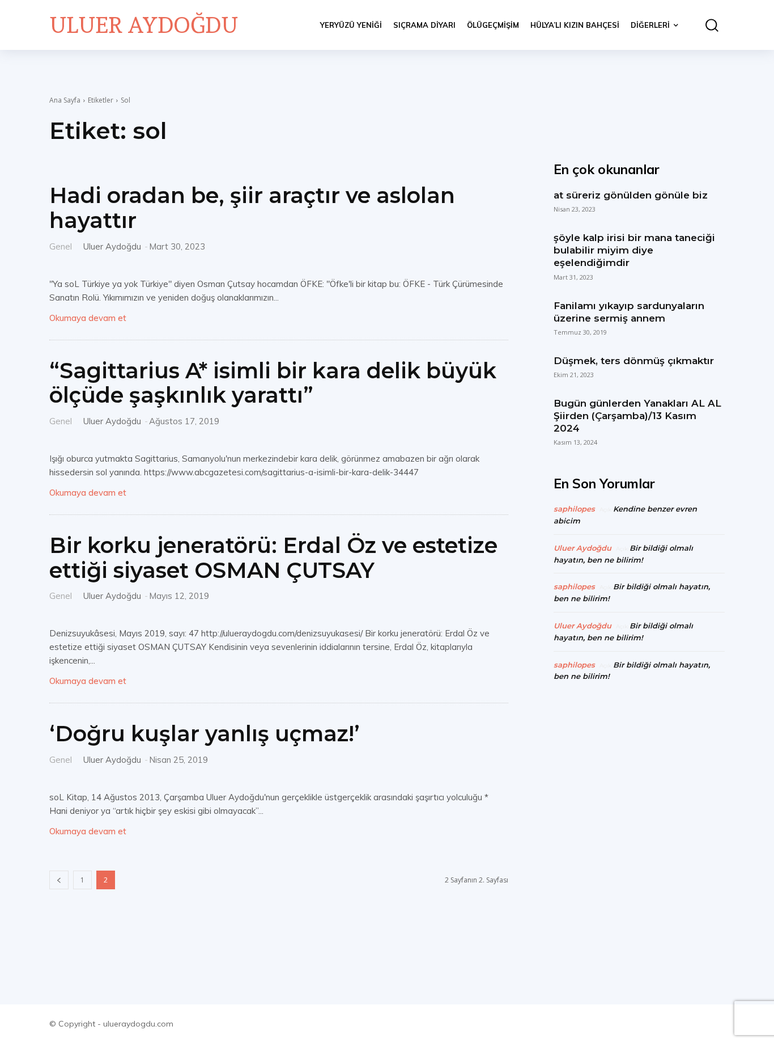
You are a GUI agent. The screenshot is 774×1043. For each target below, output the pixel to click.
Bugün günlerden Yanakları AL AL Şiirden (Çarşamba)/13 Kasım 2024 (637, 416)
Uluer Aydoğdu (112, 246)
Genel (60, 246)
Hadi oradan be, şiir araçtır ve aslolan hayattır (252, 208)
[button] (707, 25)
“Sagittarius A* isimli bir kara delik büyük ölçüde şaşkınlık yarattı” (272, 383)
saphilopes (574, 508)
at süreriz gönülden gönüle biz (631, 195)
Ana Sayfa (64, 100)
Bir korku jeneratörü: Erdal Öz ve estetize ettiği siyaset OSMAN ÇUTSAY (273, 558)
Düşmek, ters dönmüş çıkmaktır (634, 360)
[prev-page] (59, 880)
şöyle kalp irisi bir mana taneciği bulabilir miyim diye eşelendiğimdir (634, 250)
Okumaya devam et (87, 318)
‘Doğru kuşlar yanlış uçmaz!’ (204, 733)
